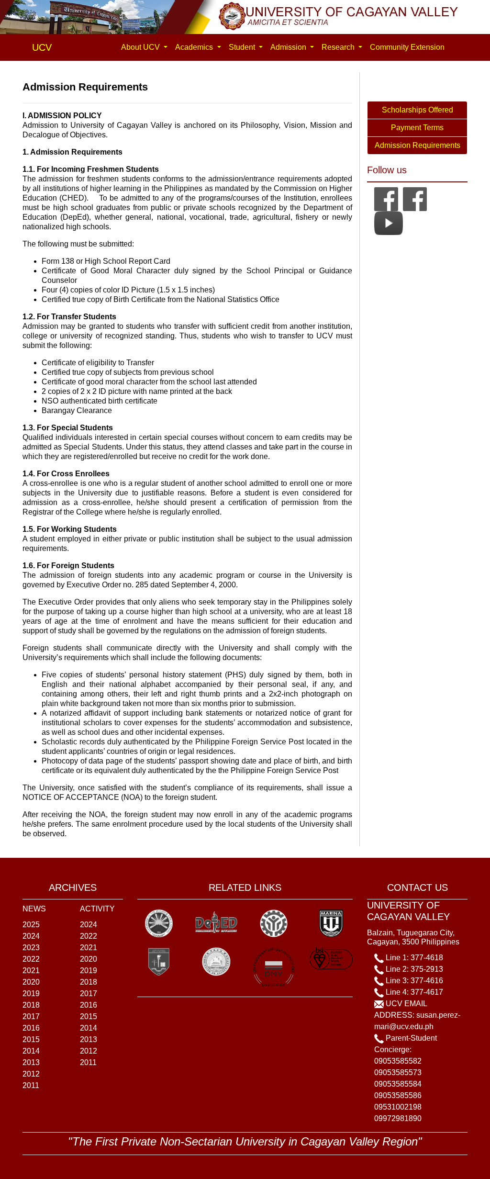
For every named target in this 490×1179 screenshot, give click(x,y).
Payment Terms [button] (417, 128)
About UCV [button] (141, 47)
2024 (31, 936)
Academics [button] (195, 47)
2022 (31, 959)
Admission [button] (289, 47)
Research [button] (339, 47)
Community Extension (407, 47)
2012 (31, 1074)
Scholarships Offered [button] (417, 110)
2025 (31, 925)
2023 (31, 947)
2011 (30, 1085)
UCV (42, 47)
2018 (31, 1005)
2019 (31, 993)
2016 (31, 1028)
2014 (31, 1051)
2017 (31, 1016)
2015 (31, 1039)
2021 (31, 970)
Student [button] (243, 47)
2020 (31, 982)
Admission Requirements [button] (417, 145)
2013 (31, 1062)
